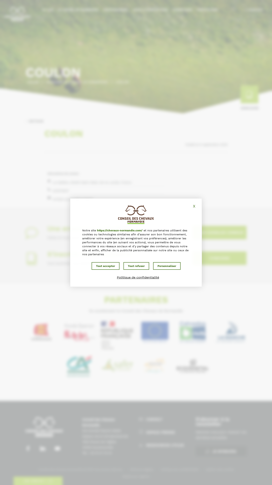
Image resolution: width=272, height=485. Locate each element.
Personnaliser (167, 266)
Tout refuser (136, 266)
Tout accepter (105, 266)
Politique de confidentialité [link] (138, 277)
